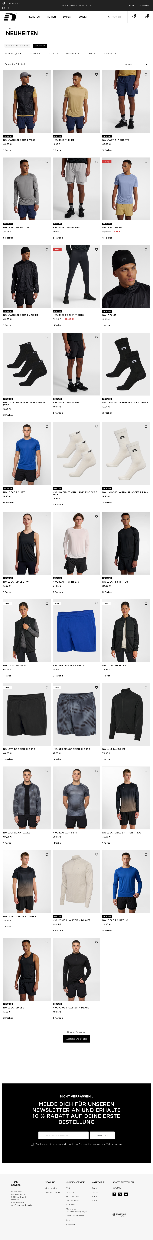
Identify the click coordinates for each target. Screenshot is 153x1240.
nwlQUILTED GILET (14, 665)
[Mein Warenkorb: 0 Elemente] (146, 17)
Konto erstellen (123, 1182)
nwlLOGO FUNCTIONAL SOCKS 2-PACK (125, 403)
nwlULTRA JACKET (114, 749)
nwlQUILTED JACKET (115, 665)
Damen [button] (67, 17)
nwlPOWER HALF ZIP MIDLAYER (71, 920)
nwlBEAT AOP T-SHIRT (66, 833)
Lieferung (70, 1192)
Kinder (95, 1196)
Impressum (71, 1224)
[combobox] (116, 17)
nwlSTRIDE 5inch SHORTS (68, 665)
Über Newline (51, 1188)
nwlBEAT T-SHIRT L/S (16, 227)
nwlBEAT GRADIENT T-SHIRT (20, 916)
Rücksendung (72, 1196)
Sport (94, 1200)
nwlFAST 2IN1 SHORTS (115, 140)
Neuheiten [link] (34, 17)
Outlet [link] (82, 17)
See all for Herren (18, 45)
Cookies (70, 1220)
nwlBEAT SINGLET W (16, 582)
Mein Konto (71, 1205)
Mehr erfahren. (114, 1144)
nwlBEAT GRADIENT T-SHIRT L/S (121, 833)
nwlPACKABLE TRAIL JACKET (20, 315)
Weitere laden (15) (76, 1039)
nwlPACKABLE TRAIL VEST (19, 140)
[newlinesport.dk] (10, 16)
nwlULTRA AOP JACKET (17, 833)
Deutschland (14, 3)
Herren (10, 28)
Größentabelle (72, 1200)
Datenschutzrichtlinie (75, 1216)
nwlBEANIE (109, 315)
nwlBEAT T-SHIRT (63, 140)
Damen (95, 1188)
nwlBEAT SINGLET (14, 1008)
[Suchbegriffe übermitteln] (109, 17)
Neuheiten (41, 45)
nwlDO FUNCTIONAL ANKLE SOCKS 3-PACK (26, 404)
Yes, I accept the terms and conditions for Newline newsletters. (78, 1144)
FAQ (68, 1188)
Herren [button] (51, 17)
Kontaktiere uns (52, 1192)
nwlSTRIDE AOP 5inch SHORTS (71, 749)
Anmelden (102, 1135)
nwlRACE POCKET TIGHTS (68, 315)
